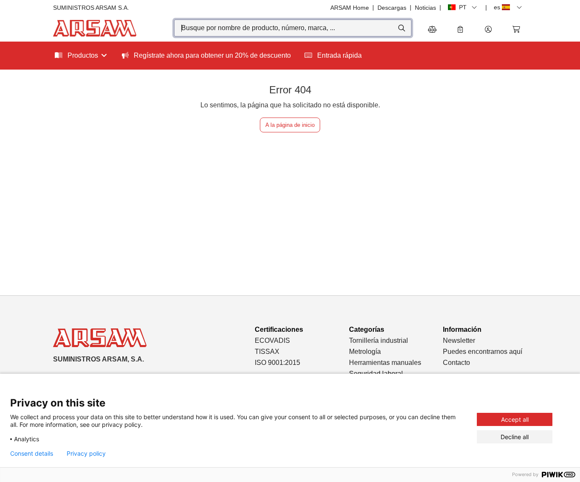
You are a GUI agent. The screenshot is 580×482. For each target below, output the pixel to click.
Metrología (365, 351)
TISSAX (267, 351)
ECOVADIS (272, 340)
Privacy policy (86, 453)
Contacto (456, 362)
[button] (488, 30)
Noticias (425, 7)
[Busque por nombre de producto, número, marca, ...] (401, 28)
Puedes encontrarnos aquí (482, 351)
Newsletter (459, 340)
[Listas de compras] (460, 30)
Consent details (31, 453)
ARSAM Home (349, 7)
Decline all (515, 436)
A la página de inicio (290, 125)
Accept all (515, 419)
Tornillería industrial (378, 340)
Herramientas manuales (385, 362)
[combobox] (292, 28)
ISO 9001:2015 (277, 362)
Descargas (391, 7)
